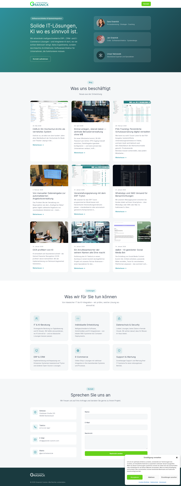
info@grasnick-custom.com (49, 441)
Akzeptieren (135, 477)
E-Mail (87, 423)
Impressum (162, 482)
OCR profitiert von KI (43, 250)
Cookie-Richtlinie (144, 482)
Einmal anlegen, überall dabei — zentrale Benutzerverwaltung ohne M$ (90, 132)
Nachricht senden (116, 453)
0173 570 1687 (44, 428)
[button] (177, 458)
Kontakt (146, 4)
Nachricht (88, 433)
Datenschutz (154, 482)
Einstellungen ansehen (169, 477)
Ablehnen (151, 477)
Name (87, 412)
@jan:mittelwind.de (46, 453)
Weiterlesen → (38, 145)
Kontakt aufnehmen (40, 59)
